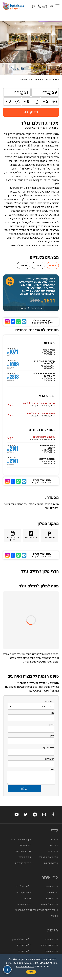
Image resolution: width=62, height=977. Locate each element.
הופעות (54, 916)
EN (51, 6)
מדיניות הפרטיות (23, 863)
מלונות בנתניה (24, 951)
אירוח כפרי (52, 892)
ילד (36, 102)
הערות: (52, 769)
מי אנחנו (54, 839)
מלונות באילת (51, 939)
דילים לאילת (25, 857)
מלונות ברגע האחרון (48, 857)
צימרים (27, 898)
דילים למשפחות (23, 910)
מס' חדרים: (49, 758)
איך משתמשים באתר (21, 839)
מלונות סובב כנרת (49, 945)
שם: (52, 712)
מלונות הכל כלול (23, 886)
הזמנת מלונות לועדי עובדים (44, 910)
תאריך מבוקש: (48, 747)
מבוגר (54, 102)
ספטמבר (38, 265)
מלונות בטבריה (24, 945)
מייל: (52, 735)
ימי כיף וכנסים (24, 904)
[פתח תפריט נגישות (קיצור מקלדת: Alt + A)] (7, 969)
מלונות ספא (52, 898)
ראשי (56, 79)
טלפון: (51, 724)
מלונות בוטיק (51, 886)
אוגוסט (52, 265)
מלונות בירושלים (43, 79)
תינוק (17, 102)
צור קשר (54, 845)
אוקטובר (23, 265)
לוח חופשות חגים (23, 851)
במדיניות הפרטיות (25, 966)
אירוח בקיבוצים (24, 892)
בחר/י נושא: (49, 701)
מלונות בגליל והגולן (21, 939)
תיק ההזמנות (25, 845)
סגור (31, 971)
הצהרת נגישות (51, 863)
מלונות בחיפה (51, 951)
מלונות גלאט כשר (49, 904)
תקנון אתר (53, 851)
